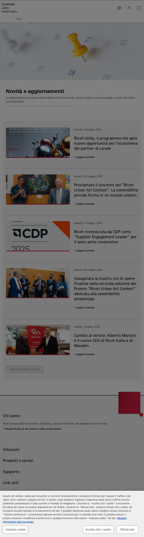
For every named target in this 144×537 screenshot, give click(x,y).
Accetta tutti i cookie (98, 529)
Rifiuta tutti (127, 529)
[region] (72, 514)
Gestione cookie (15, 529)
